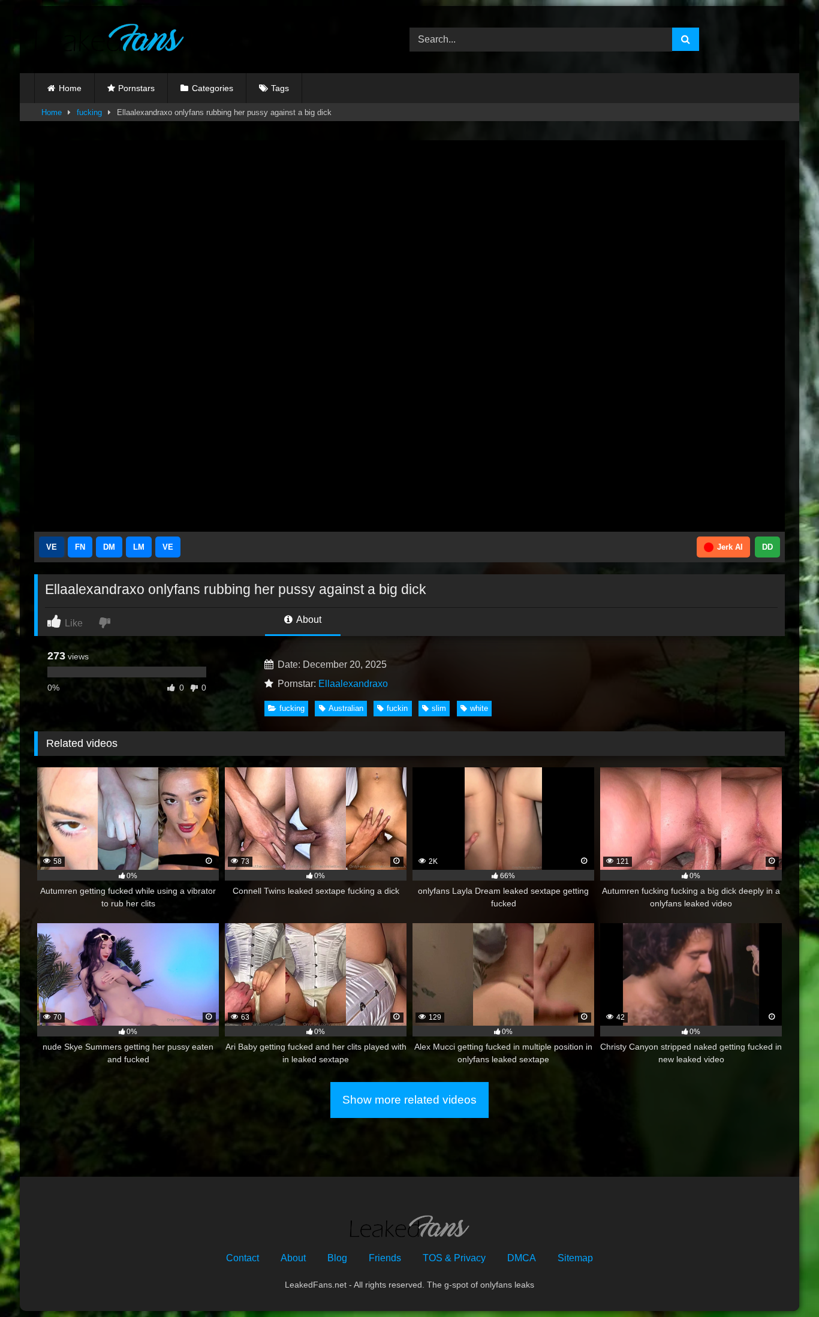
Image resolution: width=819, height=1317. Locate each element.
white (479, 708)
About (307, 619)
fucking (89, 112)
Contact (242, 1258)
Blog (337, 1258)
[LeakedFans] (109, 39)
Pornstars (136, 88)
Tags (280, 88)
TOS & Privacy (454, 1258)
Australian (346, 708)
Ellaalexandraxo (353, 684)
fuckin (397, 708)
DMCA (521, 1258)
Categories (212, 88)
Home (70, 88)
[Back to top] (782, 1281)
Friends (385, 1258)
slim (439, 708)
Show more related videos (409, 1099)
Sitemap (575, 1258)
